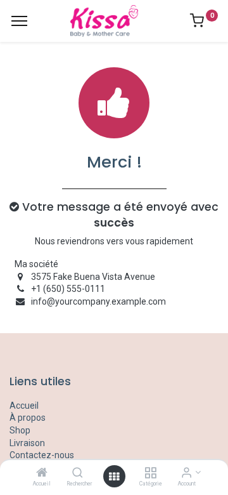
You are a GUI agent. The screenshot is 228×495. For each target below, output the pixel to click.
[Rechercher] (78, 473)
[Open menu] (114, 476)
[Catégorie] (150, 473)
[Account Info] (186, 473)
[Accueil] (42, 473)
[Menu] (19, 21)
